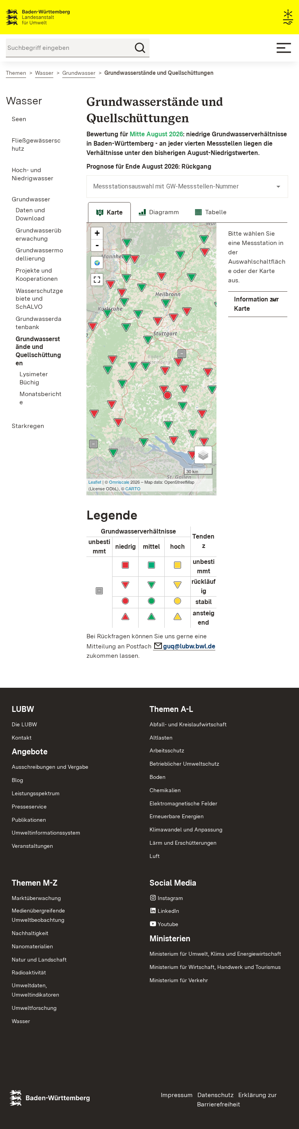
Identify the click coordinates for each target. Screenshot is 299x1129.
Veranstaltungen (32, 846)
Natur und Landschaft (39, 959)
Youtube (168, 924)
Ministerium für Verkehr (179, 980)
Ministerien (170, 938)
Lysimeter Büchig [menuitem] (33, 378)
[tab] (109, 212)
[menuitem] (37, 119)
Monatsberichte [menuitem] (40, 398)
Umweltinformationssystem (46, 833)
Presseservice (29, 806)
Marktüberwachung (36, 898)
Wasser (24, 100)
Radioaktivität (29, 972)
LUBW (23, 709)
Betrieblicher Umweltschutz (184, 764)
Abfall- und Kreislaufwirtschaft (188, 724)
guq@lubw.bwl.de (189, 646)
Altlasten (161, 737)
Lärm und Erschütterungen (183, 843)
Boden (157, 777)
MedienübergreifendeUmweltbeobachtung (38, 915)
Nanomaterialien (32, 946)
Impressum (177, 1095)
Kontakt (22, 737)
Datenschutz (215, 1095)
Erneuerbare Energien (177, 816)
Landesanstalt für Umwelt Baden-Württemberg (51, 17)
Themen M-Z (35, 883)
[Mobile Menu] (283, 48)
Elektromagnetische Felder (183, 803)
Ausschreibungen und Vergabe (50, 767)
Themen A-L (171, 709)
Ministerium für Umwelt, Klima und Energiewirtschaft (215, 954)
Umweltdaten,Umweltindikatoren (35, 990)
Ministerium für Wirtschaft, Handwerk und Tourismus (215, 967)
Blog (17, 780)
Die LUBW (24, 724)
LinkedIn (168, 911)
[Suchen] (140, 48)
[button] (257, 304)
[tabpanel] (186, 443)
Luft (155, 856)
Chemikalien (165, 790)
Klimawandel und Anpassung (186, 829)
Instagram (170, 898)
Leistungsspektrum (36, 793)
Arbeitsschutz (167, 750)
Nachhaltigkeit (30, 933)
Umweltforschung (34, 1008)
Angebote (29, 751)
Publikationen (29, 820)
